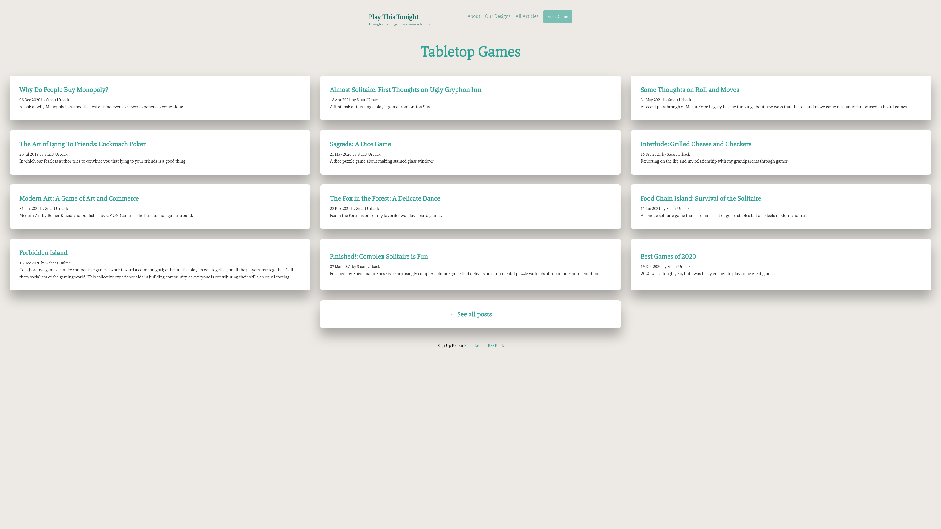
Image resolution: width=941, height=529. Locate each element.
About (473, 16)
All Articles (526, 16)
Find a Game (557, 16)
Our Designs (497, 16)
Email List (472, 345)
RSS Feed (495, 345)
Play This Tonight (394, 17)
